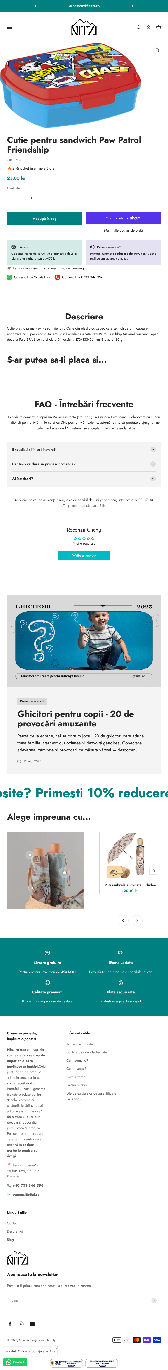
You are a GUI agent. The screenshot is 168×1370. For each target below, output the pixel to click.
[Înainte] (132, 6)
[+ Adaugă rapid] (153, 871)
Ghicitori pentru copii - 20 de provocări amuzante (76, 718)
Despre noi (15, 1231)
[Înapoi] (35, 6)
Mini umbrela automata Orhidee (130, 885)
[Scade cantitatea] (13, 198)
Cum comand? (77, 1060)
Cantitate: (14, 188)
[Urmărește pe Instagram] (21, 1324)
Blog (10, 1239)
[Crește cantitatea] (31, 198)
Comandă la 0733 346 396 (82, 277)
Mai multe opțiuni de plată (123, 230)
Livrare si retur (76, 1085)
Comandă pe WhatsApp (32, 277)
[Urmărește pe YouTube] (32, 1324)
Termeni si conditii (79, 1044)
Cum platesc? (76, 1068)
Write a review (84, 555)
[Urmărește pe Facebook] (10, 1324)
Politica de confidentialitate (86, 1052)
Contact (12, 1223)
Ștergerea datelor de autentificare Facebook (91, 1096)
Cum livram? (75, 1076)
